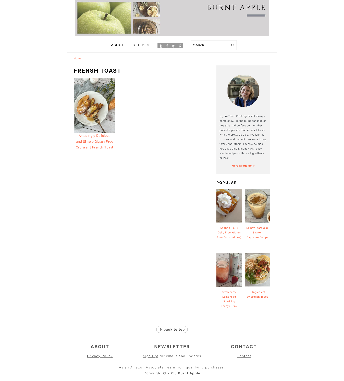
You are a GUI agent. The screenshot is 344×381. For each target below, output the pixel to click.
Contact (244, 356)
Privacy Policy (100, 356)
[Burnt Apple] (172, 35)
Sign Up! (150, 356)
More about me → (243, 165)
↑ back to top (172, 329)
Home (77, 58)
